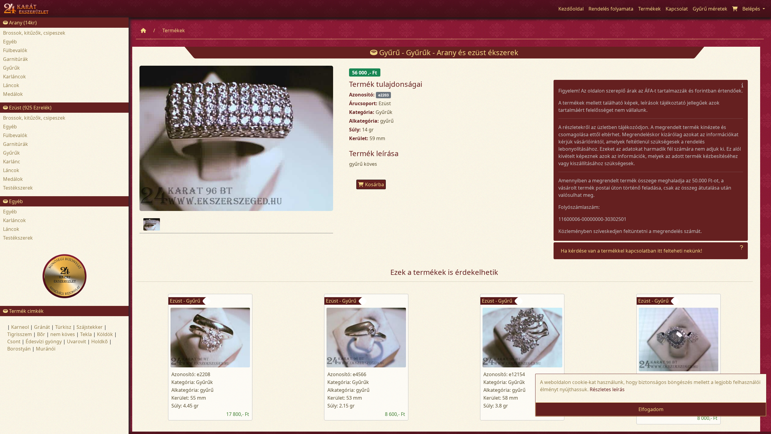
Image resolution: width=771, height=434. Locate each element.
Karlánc (11, 161)
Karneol (20, 327)
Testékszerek (18, 187)
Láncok (11, 85)
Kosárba (374, 184)
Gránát (42, 327)
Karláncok (14, 76)
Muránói (45, 348)
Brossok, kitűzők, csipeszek (34, 33)
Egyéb (10, 41)
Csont (13, 341)
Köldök (105, 334)
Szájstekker (89, 327)
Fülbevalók (15, 50)
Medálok (13, 94)
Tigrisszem (19, 334)
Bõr (41, 334)
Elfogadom (650, 409)
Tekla (86, 334)
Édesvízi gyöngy (44, 341)
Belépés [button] (751, 8)
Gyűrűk (11, 67)
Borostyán (19, 348)
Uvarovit (76, 341)
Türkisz (63, 327)
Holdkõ (99, 341)
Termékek (173, 30)
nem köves (62, 334)
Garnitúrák (15, 59)
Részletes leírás (607, 389)
